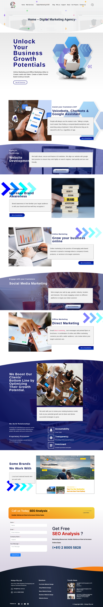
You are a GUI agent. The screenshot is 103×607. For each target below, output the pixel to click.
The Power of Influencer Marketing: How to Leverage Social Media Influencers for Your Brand (84, 595)
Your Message (14, 543)
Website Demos (43, 598)
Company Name (14, 536)
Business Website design (46, 594)
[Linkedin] (27, 603)
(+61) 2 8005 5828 (66, 547)
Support (63, 4)
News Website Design (45, 591)
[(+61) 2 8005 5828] (12, 592)
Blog (53, 4)
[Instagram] (21, 603)
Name (12, 522)
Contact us (83, 4)
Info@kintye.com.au (19, 588)
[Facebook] (18, 603)
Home (23, 4)
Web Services (30, 4)
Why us (58, 4)
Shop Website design (45, 587)
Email (11, 529)
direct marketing (59, 330)
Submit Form (15, 555)
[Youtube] (24, 603)
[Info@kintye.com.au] (12, 589)
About (68, 4)
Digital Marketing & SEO (43, 4)
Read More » (79, 585)
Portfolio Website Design (46, 584)
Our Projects (74, 4)
